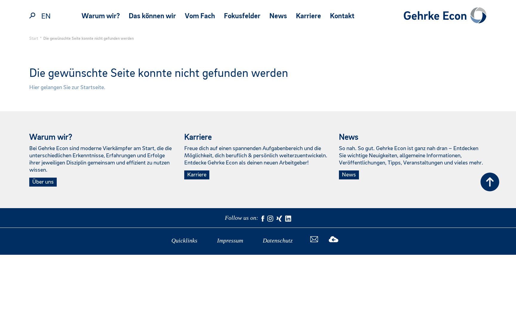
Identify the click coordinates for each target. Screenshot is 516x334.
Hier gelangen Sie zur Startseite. (67, 88)
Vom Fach (200, 16)
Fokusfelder (242, 16)
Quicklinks (184, 240)
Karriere (308, 16)
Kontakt (342, 16)
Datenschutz (278, 240)
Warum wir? (101, 16)
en (46, 16)
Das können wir (152, 16)
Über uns (43, 182)
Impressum (230, 240)
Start (33, 38)
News (278, 16)
